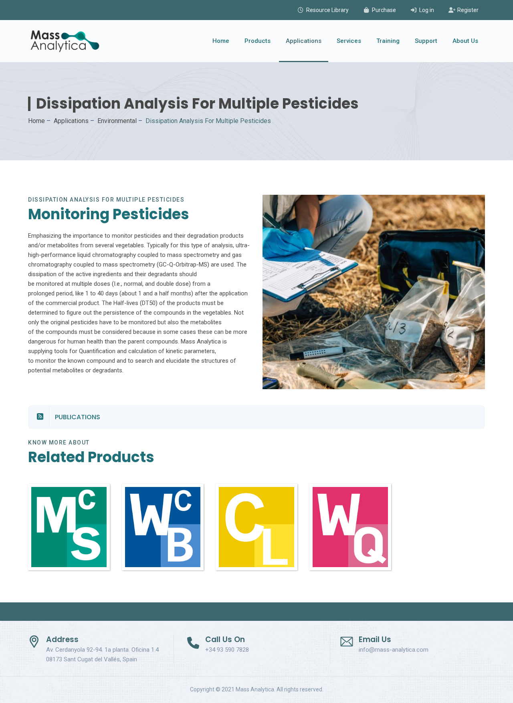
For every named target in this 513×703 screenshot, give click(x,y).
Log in (426, 10)
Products (257, 40)
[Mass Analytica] (65, 41)
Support (426, 40)
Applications (303, 40)
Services (349, 40)
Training (388, 40)
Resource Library (327, 10)
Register (468, 10)
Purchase (384, 10)
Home (220, 40)
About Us (465, 40)
